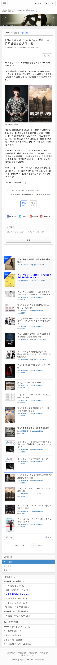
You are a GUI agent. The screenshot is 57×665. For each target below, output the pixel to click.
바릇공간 (44, 652)
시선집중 (15, 33)
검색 (39, 3)
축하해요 (7, 570)
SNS (34, 655)
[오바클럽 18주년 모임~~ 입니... (17, 615)
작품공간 (33, 652)
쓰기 (49, 537)
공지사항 (11, 652)
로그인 (51, 3)
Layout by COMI (36, 659)
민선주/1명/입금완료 (13, 631)
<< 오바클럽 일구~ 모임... (15, 585)
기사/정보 (8, 561)
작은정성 (7, 566)
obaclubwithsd (11, 47)
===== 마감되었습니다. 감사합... (18, 626)
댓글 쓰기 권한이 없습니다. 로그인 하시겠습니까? (25, 232)
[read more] (28, 264)
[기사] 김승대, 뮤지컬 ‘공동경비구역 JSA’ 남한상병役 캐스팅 (27, 41)
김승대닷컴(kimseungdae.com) (19, 10)
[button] (4, 16)
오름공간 (22, 652)
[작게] (49, 56)
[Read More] (28, 295)
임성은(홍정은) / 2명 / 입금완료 (17, 643)
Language (19, 659)
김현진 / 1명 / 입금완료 (14, 639)
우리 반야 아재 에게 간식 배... (16, 598)
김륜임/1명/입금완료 (13, 635)
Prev (17, 545)
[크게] (44, 56)
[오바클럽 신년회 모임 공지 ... (16, 607)
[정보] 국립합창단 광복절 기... (17, 589)
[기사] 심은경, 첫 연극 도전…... (17, 602)
